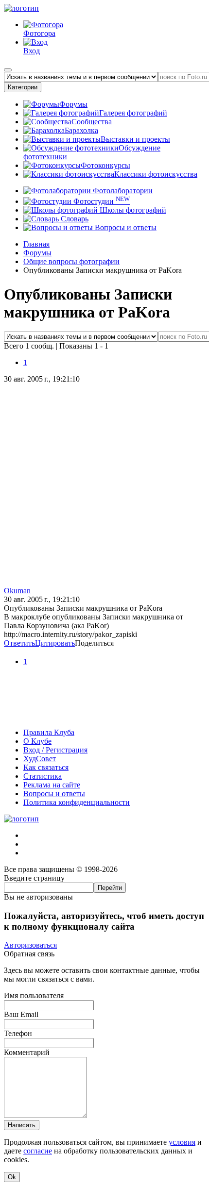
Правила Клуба (48, 732)
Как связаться (46, 767)
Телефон (18, 1033)
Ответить (19, 643)
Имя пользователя (34, 995)
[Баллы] (104, 716)
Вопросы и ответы (125, 227)
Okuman (17, 590)
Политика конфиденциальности (76, 802)
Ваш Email (21, 1014)
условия (182, 1142)
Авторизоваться (30, 945)
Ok (12, 1177)
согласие (37, 1151)
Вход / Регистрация (55, 750)
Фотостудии (100, 201)
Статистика (42, 776)
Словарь (73, 219)
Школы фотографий (132, 210)
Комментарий (27, 1052)
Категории (22, 87)
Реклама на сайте (51, 785)
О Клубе (37, 741)
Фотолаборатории (122, 190)
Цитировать (55, 643)
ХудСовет (39, 758)
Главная (36, 244)
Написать (21, 1125)
